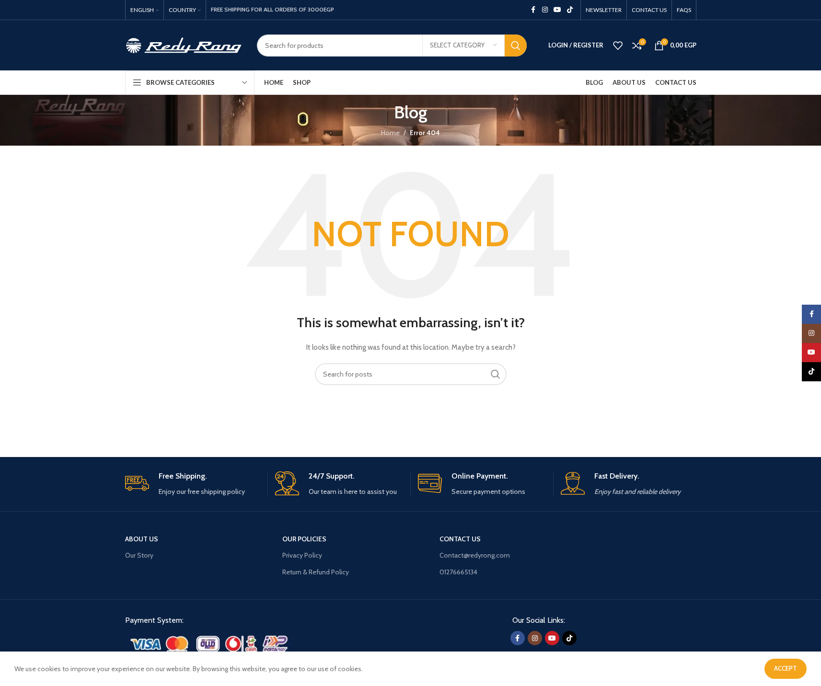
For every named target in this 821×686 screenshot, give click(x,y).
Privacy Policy (302, 555)
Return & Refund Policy (315, 572)
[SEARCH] (516, 45)
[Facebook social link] (533, 9)
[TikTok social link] (570, 9)
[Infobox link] (192, 484)
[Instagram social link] (545, 9)
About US (141, 539)
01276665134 (458, 572)
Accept (785, 668)
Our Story (139, 555)
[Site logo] (184, 44)
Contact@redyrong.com (474, 555)
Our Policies (304, 539)
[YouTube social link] (557, 9)
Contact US (460, 539)
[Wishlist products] (617, 45)
